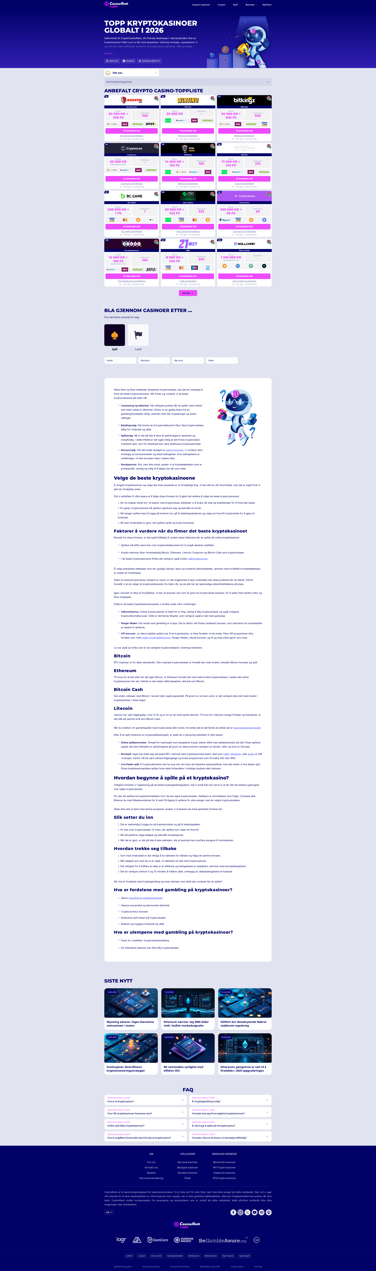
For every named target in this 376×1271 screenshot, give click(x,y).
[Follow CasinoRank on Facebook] (233, 1212)
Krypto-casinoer (201, 4)
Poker (187, 1178)
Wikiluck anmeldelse (188, 183)
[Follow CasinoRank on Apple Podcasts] (269, 1212)
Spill (235, 4)
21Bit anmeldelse (188, 281)
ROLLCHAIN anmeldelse (244, 281)
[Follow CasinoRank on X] (247, 1212)
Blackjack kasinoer (187, 1167)
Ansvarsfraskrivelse (179, 1266)
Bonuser (250, 4)
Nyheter (267, 4)
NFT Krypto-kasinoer (224, 1167)
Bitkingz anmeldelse (244, 135)
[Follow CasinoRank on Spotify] (262, 1212)
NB (107, 1212)
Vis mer (186, 293)
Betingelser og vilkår (210, 1266)
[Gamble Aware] (223, 1240)
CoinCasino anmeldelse (244, 231)
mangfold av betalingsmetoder (145, 898)
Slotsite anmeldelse (244, 183)
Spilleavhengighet (123, 1266)
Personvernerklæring (151, 1178)
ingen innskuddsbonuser (156, 637)
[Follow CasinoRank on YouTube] (255, 1212)
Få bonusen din (131, 131)
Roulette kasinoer (188, 1172)
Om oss (151, 1162)
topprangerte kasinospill (246, 727)
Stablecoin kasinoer (224, 1172)
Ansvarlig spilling (151, 1266)
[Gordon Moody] (183, 1240)
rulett (226, 753)
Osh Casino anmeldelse (188, 231)
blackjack (235, 753)
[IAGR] (121, 1240)
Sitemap (258, 1266)
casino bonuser (174, 450)
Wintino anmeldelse (188, 135)
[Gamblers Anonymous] (137, 1240)
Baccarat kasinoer (188, 1162)
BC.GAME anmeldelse (131, 231)
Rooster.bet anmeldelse (131, 135)
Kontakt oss (151, 1167)
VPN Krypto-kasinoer (224, 1178)
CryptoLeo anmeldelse (132, 183)
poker (251, 753)
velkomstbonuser (198, 558)
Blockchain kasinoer (224, 1162)
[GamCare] (158, 1240)
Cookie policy (237, 1266)
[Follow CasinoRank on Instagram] (240, 1212)
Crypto (221, 4)
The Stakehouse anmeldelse (131, 281)
